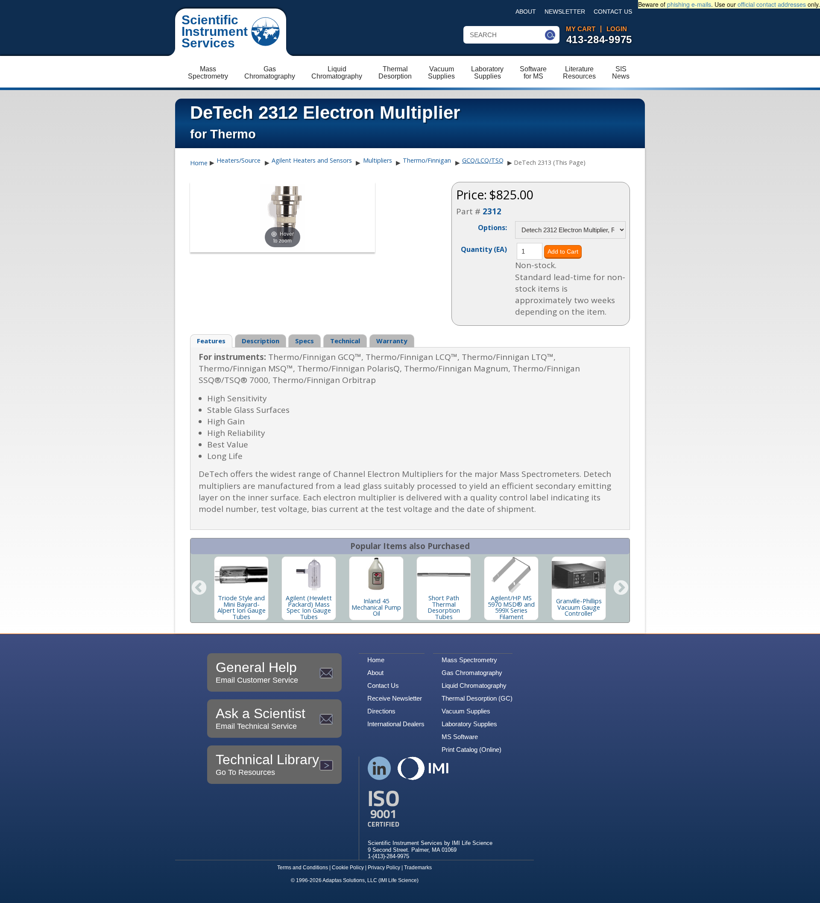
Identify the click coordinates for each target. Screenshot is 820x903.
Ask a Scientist (260, 718)
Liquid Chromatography (474, 685)
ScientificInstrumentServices (215, 31)
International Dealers (396, 724)
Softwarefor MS (533, 72)
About (525, 12)
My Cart (580, 29)
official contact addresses (772, 4)
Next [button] (621, 588)
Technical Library (267, 764)
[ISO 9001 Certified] (430, 809)
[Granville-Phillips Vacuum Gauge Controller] (579, 575)
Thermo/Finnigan (427, 160)
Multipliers (377, 160)
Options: (492, 227)
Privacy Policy (384, 868)
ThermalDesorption (395, 72)
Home (199, 163)
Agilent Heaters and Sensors (312, 160)
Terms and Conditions (302, 868)
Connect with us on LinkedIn (379, 768)
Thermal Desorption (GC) (477, 698)
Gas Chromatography (472, 672)
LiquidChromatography (336, 72)
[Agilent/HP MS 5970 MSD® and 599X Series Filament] (511, 575)
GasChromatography (269, 72)
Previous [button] (199, 588)
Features (211, 340)
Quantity (484, 249)
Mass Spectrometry (469, 659)
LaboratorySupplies (487, 72)
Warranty (391, 340)
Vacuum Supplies (466, 711)
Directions (381, 711)
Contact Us (613, 12)
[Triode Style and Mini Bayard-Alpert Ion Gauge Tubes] (241, 575)
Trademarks (418, 868)
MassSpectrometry (208, 72)
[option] (241, 588)
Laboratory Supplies (469, 724)
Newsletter (565, 12)
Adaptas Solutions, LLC (349, 880)
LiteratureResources (579, 72)
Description (260, 340)
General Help (257, 672)
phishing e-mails (689, 4)
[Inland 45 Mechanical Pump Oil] (376, 575)
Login (616, 29)
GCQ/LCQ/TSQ (483, 160)
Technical (345, 340)
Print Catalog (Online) (471, 749)
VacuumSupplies (441, 72)
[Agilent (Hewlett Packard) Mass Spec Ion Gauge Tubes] (309, 575)
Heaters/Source (239, 160)
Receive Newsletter (394, 698)
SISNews (621, 72)
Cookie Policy (348, 868)
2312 (492, 211)
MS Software (460, 736)
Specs (304, 340)
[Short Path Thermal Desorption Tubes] (444, 575)
